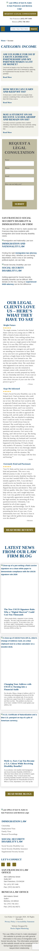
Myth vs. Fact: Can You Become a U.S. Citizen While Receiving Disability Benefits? (19, 763)
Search (34, 29)
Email (7, 176)
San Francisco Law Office (15, 871)
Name (7, 160)
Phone (7, 168)
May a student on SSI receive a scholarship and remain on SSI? (19, 117)
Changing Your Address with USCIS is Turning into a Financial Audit (17, 687)
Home (3, 41)
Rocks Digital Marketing (19, 928)
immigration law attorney (26, 253)
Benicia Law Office (15, 892)
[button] (3, 29)
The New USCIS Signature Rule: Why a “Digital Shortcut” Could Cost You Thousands (19, 612)
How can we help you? (13, 184)
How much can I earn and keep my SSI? (18, 90)
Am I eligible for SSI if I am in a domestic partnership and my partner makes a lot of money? (19, 59)
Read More (7, 77)
